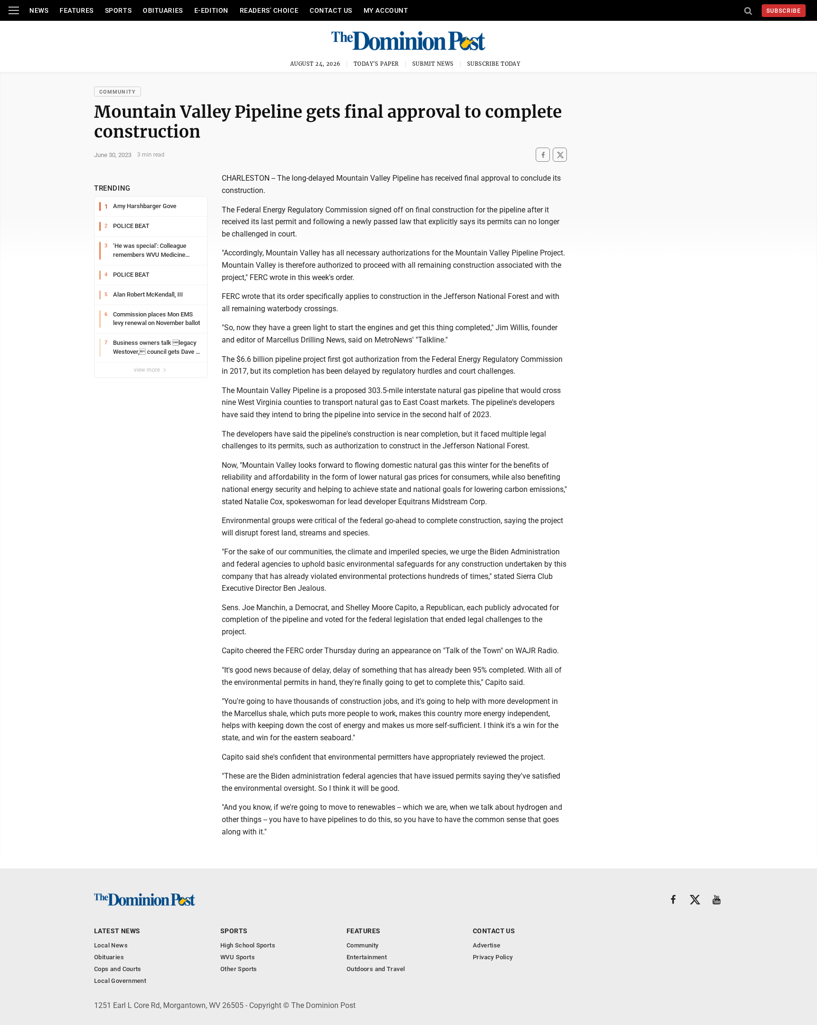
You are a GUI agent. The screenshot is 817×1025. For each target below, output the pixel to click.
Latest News (117, 931)
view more (147, 370)
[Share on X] (560, 155)
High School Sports (247, 945)
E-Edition (211, 10)
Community (117, 92)
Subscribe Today (494, 64)
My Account (386, 10)
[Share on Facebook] (543, 155)
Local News (111, 945)
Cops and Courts (117, 968)
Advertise (487, 945)
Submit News (433, 64)
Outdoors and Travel (376, 968)
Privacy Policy (493, 957)
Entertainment (367, 957)
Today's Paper (376, 64)
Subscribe (783, 11)
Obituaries (163, 10)
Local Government (120, 980)
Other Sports (238, 968)
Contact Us (331, 10)
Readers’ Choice (269, 10)
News (38, 10)
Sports (118, 10)
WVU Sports (237, 957)
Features (76, 10)
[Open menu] (14, 10)
